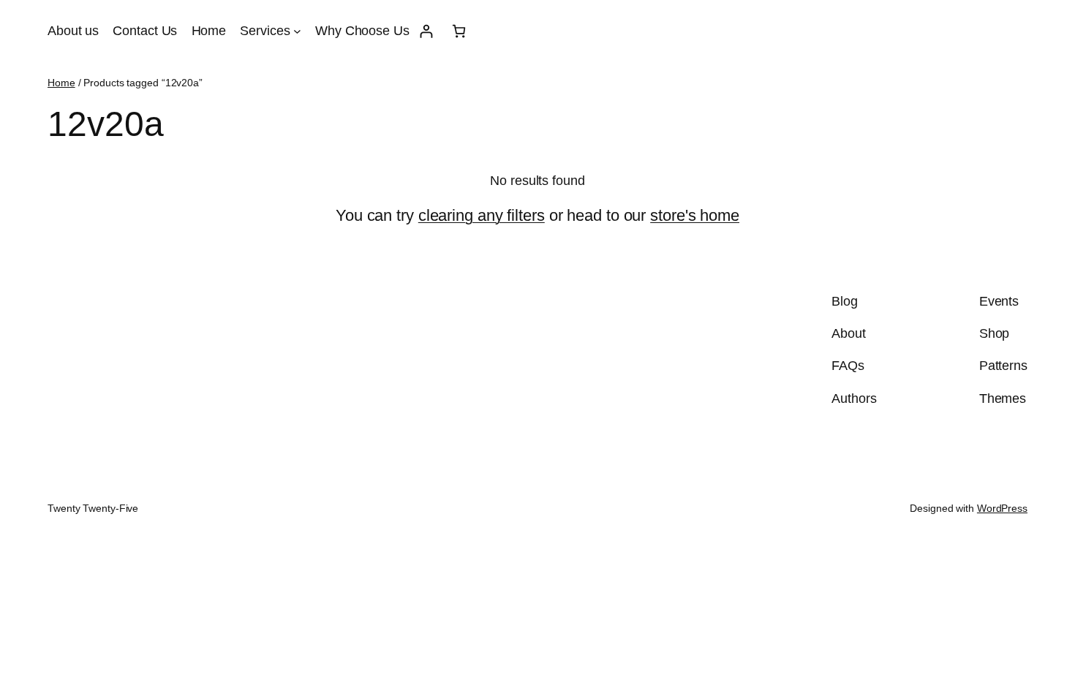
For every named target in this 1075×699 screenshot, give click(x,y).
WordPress (1002, 508)
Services (265, 30)
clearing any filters (481, 215)
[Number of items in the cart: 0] (458, 31)
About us (73, 30)
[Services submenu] (297, 31)
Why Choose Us (362, 30)
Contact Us (145, 30)
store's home (694, 215)
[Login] (426, 31)
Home (209, 30)
